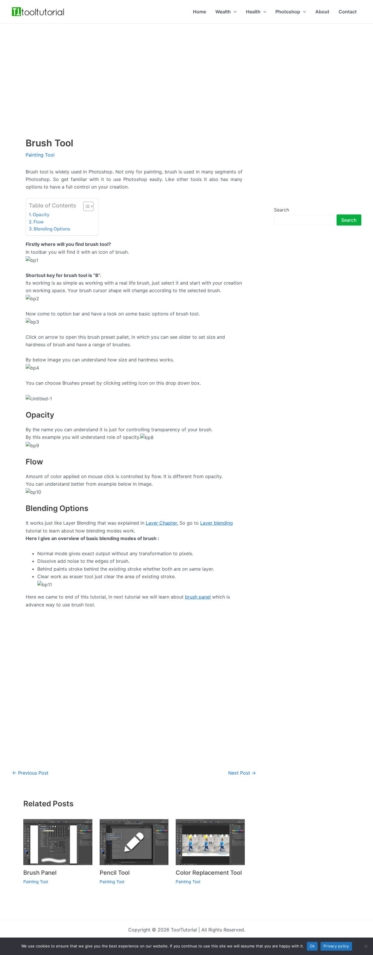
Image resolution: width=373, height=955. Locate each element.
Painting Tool (40, 155)
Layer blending (216, 523)
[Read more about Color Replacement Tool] (210, 841)
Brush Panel (40, 872)
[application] (234, 11)
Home (199, 12)
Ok (312, 946)
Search (281, 210)
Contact (348, 12)
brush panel (198, 597)
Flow (39, 222)
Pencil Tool (115, 872)
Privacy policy (336, 946)
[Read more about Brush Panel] (57, 841)
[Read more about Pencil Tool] (134, 841)
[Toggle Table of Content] (85, 206)
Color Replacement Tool (209, 872)
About (322, 12)
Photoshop (287, 12)
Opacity (41, 214)
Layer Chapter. (162, 523)
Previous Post (30, 773)
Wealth (223, 12)
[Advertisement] (186, 64)
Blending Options (52, 229)
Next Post (242, 773)
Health (253, 12)
